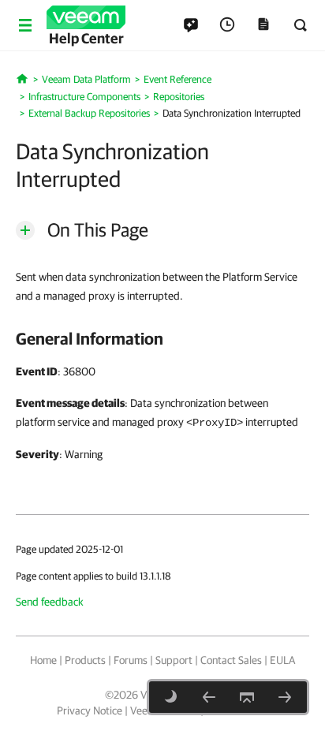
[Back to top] (246, 697)
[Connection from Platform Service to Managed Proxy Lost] (209, 697)
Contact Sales (231, 660)
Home (43, 660)
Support (173, 660)
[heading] (162, 338)
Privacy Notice (89, 710)
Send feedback (50, 601)
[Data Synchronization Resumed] (284, 697)
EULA (282, 660)
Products (85, 660)
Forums (131, 660)
